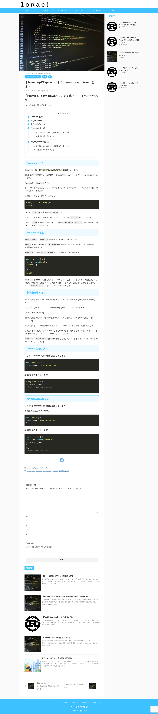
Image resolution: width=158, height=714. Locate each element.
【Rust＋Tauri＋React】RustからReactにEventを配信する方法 (129, 39)
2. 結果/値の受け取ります (44, 136)
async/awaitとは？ (39, 120)
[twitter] (62, 460)
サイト (28, 534)
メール (28, 525)
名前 (27, 516)
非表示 (65, 113)
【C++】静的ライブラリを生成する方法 (57, 576)
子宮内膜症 (96, 10)
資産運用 (45, 10)
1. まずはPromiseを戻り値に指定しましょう (52, 132)
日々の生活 (79, 10)
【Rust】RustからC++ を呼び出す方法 (57, 617)
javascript (39, 471)
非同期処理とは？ (38, 124)
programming (47, 471)
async (29, 471)
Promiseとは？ (37, 117)
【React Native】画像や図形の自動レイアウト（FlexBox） (65, 596)
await (33, 471)
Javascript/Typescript (34, 468)
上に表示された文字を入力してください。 (40, 547)
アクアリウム (62, 10)
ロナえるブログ (79, 707)
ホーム (28, 10)
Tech (113, 10)
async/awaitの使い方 (40, 142)
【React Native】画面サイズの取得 (56, 637)
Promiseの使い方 (38, 128)
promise (55, 471)
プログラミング (64, 471)
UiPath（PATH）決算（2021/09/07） (57, 658)
